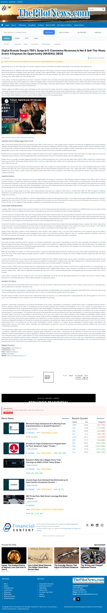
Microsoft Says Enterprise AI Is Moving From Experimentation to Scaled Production (46, 425)
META (74, 440)
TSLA (73, 452)
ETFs (26, 38)
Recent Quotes (64, 32)
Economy (55, 432)
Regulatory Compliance (57, 509)
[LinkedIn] (97, 527)
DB (32, 437)
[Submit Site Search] (103, 9)
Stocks (17, 38)
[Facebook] (92, 527)
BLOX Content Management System (81, 607)
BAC (32, 513)
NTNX (36, 473)
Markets (7, 38)
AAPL (73, 428)
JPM (41, 513)
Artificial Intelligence (46, 432)
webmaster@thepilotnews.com (87, 594)
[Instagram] (102, 527)
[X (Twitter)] (87, 527)
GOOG (74, 437)
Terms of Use (43, 607)
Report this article (8, 412)
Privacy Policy (67, 528)
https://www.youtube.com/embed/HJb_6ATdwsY (21, 137)
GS (38, 513)
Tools (36, 38)
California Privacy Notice (9, 609)
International (46, 44)
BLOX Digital (98, 607)
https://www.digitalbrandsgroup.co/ (16, 355)
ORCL (74, 449)
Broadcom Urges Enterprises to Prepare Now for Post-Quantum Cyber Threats (46, 445)
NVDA (64, 453)
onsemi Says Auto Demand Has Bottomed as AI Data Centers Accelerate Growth (47, 481)
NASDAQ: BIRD (33, 161)
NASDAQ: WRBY (82, 159)
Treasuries (57, 44)
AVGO (60, 453)
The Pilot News (16, 607)
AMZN (74, 425)
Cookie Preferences (23, 609)
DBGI (23, 70)
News (26, 44)
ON (62, 489)
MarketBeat (31, 432)
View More (65, 418)
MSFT (35, 437)
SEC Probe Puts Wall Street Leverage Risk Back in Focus (47, 497)
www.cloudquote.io (72, 524)
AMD (32, 473)
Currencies (34, 44)
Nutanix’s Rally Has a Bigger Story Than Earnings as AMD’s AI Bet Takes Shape (44, 461)
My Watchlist (82, 32)
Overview (17, 44)
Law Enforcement (46, 509)
